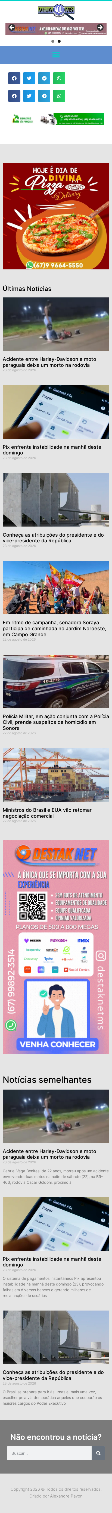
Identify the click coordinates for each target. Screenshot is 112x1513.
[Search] (98, 1453)
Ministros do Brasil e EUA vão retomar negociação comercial (47, 813)
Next (100, 28)
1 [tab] (52, 41)
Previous (12, 28)
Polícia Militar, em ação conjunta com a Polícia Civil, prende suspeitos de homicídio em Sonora (56, 722)
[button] (56, 55)
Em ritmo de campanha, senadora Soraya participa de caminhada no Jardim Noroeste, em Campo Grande (54, 628)
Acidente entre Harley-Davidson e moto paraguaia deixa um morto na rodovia (49, 362)
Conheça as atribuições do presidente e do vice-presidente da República (53, 538)
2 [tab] (59, 41)
